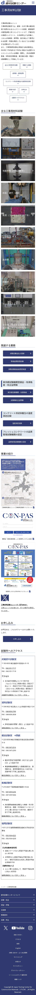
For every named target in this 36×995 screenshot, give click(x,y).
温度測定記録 (17, 423)
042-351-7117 (11, 668)
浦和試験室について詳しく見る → (14, 728)
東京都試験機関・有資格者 (17, 392)
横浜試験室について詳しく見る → (14, 775)
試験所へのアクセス (18, 98)
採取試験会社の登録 (17, 353)
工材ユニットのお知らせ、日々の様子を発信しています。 (18, 608)
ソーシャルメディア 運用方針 (18, 975)
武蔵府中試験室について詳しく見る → (15, 695)
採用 (18, 944)
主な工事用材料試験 (11, 65)
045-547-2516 (11, 747)
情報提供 (4, 915)
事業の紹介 (12, 89)
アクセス (18, 939)
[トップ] (13, 2)
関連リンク (18, 979)
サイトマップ (18, 957)
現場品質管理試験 (17, 361)
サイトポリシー (18, 966)
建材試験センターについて (10, 895)
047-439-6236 (11, 792)
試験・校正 (5, 900)
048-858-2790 (11, 711)
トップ (3, 887)
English (18, 948)
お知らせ (18, 962)
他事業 (3, 910)
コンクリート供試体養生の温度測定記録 (18, 81)
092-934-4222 (11, 835)
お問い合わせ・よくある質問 (18, 953)
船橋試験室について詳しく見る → (14, 816)
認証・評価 (5, 905)
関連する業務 (27, 65)
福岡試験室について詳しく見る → (14, 875)
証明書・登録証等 (18, 73)
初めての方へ (18, 935)
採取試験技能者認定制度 (17, 369)
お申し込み (17, 639)
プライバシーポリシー (18, 970)
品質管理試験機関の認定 (17, 442)
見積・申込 (5, 920)
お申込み (24, 89)
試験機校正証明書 (17, 400)
